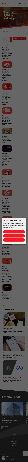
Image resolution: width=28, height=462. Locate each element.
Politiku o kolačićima (19, 225)
